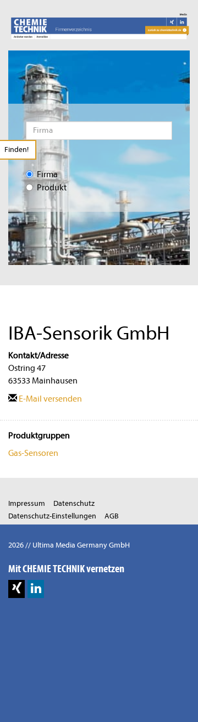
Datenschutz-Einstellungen (52, 516)
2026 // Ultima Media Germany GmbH (69, 545)
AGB (112, 516)
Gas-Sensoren (33, 453)
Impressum (26, 503)
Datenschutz (74, 503)
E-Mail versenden (49, 399)
